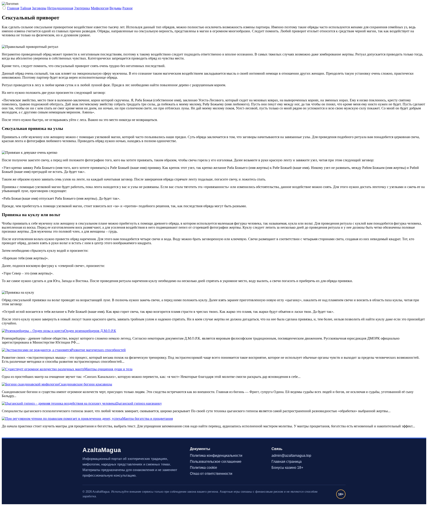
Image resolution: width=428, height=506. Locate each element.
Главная (13, 8)
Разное (127, 8)
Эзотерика (82, 8)
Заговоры (39, 8)
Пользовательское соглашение (215, 461)
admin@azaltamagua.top (291, 455)
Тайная (25, 8)
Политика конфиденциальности (216, 455)
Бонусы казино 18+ (287, 467)
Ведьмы (115, 8)
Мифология (100, 8)
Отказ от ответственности (211, 473)
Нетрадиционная (60, 8)
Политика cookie (203, 467)
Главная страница (287, 461)
